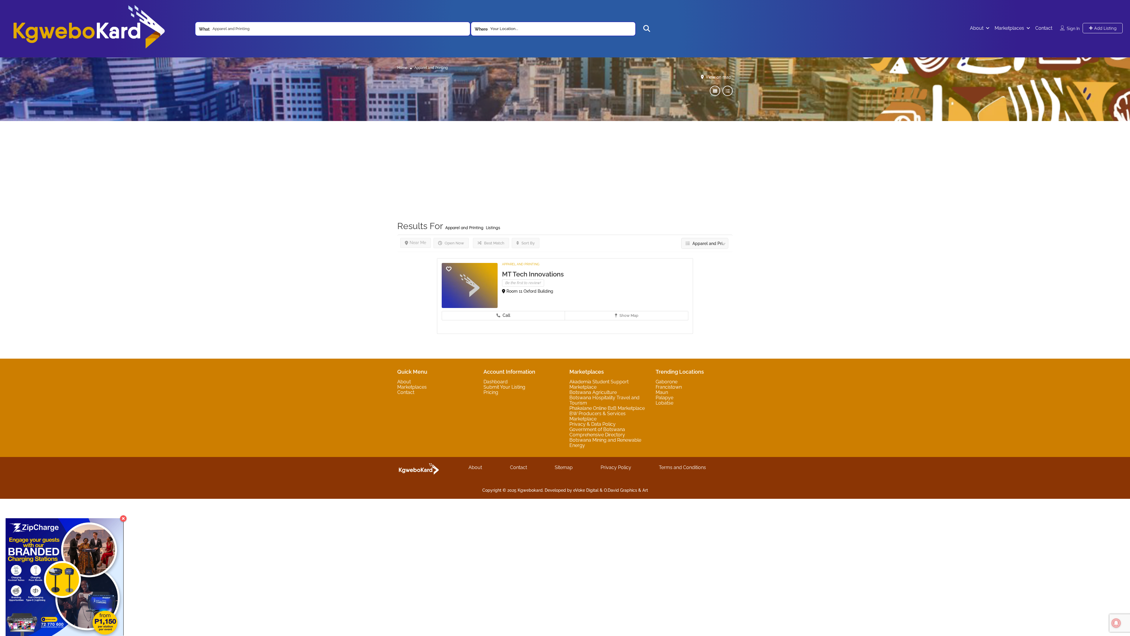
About (976, 28)
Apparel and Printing (520, 264)
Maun (662, 392)
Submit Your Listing (504, 387)
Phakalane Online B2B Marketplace (607, 408)
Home (402, 68)
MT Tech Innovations (533, 274)
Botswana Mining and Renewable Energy (605, 442)
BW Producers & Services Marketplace (597, 416)
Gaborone (666, 382)
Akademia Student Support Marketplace (599, 384)
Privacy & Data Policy (592, 424)
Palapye (664, 397)
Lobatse (664, 403)
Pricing (490, 392)
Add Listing (1104, 28)
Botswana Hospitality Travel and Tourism (604, 400)
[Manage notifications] (1116, 623)
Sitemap (564, 467)
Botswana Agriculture (593, 392)
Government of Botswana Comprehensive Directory (597, 432)
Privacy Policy (616, 467)
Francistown (669, 387)
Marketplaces (1009, 28)
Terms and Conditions (682, 467)
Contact (1043, 28)
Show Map (628, 315)
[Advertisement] (565, 162)
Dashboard (495, 382)
